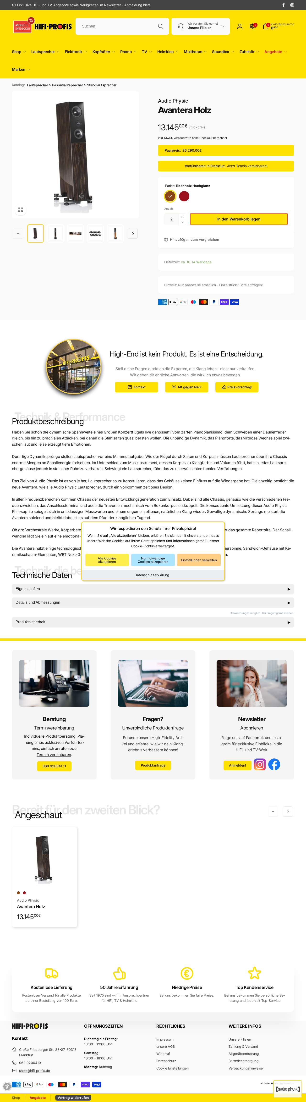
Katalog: (18, 85)
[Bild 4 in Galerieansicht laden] (95, 233)
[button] (18, 52)
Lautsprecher (37, 85)
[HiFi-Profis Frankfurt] (30, 1027)
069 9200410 (30, 1063)
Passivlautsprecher (67, 85)
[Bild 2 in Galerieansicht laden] (55, 233)
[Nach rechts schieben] (133, 234)
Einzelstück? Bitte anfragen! (241, 285)
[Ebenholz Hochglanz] (170, 196)
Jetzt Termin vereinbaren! (247, 166)
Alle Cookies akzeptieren (107, 559)
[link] (81, 5)
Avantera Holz (31, 906)
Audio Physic (173, 101)
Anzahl (169, 208)
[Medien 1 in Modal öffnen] (75, 154)
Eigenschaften (153, 589)
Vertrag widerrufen (73, 1098)
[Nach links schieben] (18, 234)
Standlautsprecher (101, 85)
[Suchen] (160, 26)
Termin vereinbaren (54, 754)
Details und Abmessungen (153, 602)
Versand (179, 138)
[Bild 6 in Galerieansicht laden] (115, 233)
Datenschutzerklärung (152, 575)
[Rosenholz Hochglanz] (184, 196)
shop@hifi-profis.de (34, 1071)
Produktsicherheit (153, 622)
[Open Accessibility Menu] (7, 1086)
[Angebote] (22, 26)
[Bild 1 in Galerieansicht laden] (35, 233)
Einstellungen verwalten (199, 560)
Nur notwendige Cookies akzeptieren (153, 559)
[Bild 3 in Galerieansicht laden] (75, 233)
